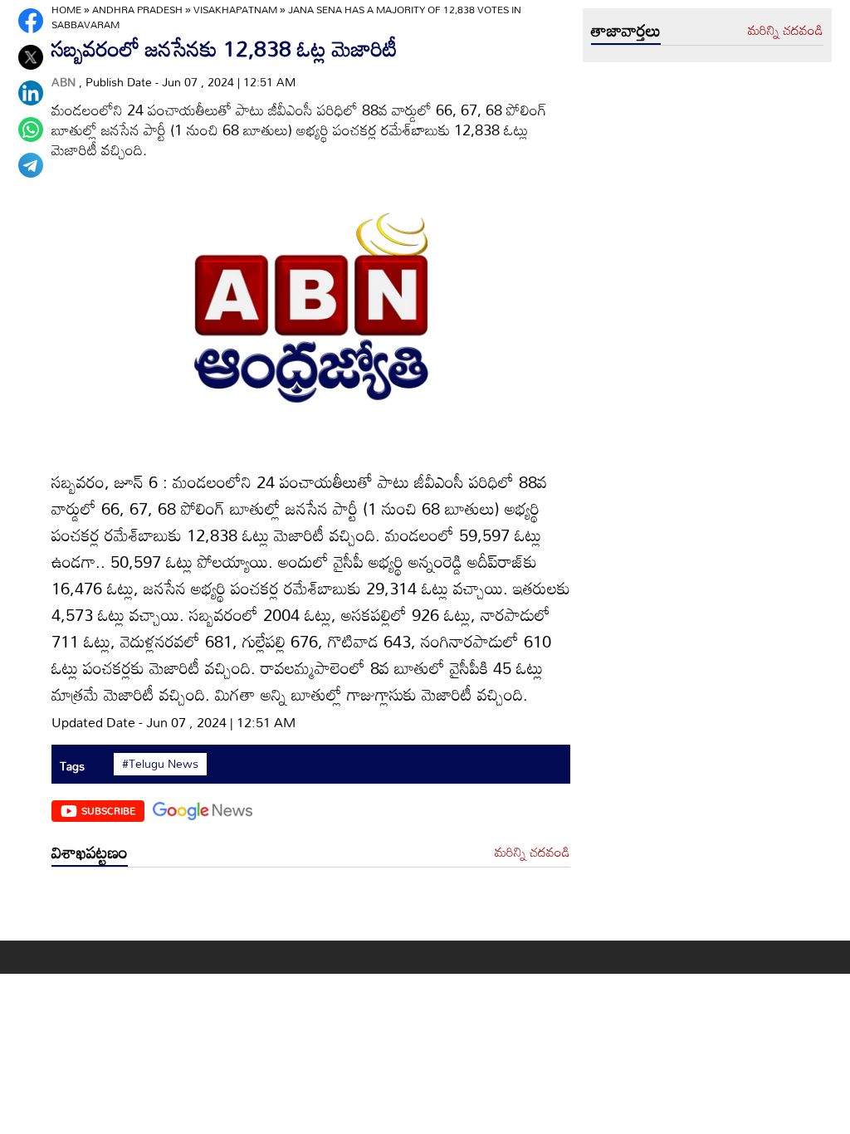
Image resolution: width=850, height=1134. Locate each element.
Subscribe (108, 810)
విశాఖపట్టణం (89, 851)
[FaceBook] (30, 20)
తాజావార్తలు (626, 30)
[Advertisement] (310, 908)
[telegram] (30, 165)
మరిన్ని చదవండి (532, 852)
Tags (72, 766)
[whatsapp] (30, 129)
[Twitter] (30, 57)
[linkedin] (30, 93)
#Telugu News (160, 764)
